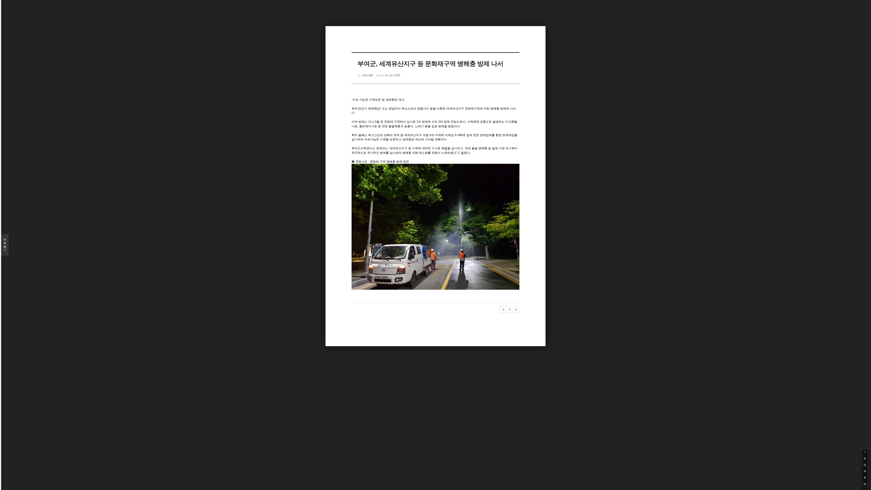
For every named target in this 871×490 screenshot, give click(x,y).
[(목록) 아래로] (865, 477)
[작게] (865, 465)
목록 (4, 245)
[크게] (865, 458)
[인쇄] (865, 484)
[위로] (865, 471)
